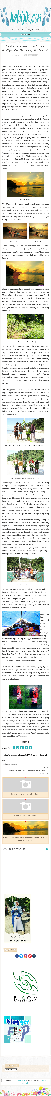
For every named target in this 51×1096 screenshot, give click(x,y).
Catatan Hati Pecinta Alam (25, 816)
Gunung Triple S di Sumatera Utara (25, 794)
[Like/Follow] (17, 956)
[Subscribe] (30, 956)
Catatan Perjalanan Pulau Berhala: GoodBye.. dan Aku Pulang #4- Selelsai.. (25, 839)
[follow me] (21, 956)
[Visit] (34, 956)
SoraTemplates (20, 1080)
